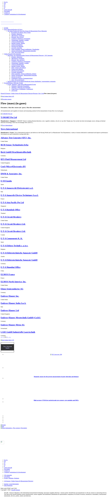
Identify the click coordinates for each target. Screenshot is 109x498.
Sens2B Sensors (15, 490)
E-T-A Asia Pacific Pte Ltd (12, 202)
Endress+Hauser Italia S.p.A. (13, 303)
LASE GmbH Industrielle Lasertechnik (18, 332)
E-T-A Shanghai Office (11, 267)
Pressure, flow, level (38, 93)
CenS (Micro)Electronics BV (13, 166)
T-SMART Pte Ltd (9, 117)
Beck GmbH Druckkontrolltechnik (16, 152)
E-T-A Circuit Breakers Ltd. (13, 224)
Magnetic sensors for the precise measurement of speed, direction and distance (56, 376)
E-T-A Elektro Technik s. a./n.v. (14, 246)
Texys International (9, 129)
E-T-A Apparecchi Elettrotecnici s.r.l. (17, 188)
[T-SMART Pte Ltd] (6, 113)
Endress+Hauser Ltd (10, 310)
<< (1, 337)
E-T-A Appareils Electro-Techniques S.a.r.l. (19, 195)
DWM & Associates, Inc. (11, 174)
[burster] (3, 425)
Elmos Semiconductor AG (12, 289)
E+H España (6, 181)
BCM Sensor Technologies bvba (14, 145)
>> (10, 337)
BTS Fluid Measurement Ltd (13, 159)
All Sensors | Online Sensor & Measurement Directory (18, 93)
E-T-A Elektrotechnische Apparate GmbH (19, 253)
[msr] (2, 426)
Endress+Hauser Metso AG (13, 325)
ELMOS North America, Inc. (13, 282)
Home (2, 93)
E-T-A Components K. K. (12, 238)
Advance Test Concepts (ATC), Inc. (16, 138)
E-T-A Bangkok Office (10, 210)
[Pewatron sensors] (6, 99)
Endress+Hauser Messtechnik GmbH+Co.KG (21, 318)
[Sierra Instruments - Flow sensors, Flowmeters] (14, 428)
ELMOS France (8, 274)
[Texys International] (6, 125)
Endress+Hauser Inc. (10, 296)
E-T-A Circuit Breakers (11, 217)
